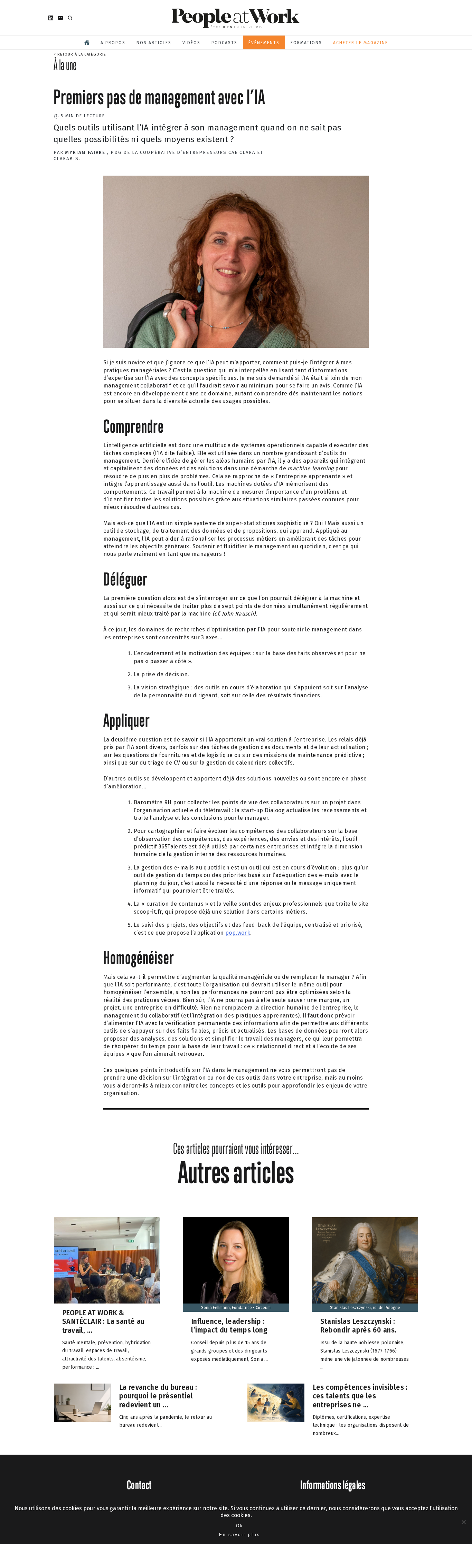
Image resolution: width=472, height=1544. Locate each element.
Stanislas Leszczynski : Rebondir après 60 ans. (358, 1326)
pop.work (237, 933)
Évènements (264, 42)
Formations (306, 42)
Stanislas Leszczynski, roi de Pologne (365, 1307)
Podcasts (224, 42)
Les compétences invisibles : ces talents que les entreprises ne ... (360, 1396)
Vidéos (191, 42)
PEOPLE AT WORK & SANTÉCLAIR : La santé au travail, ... (103, 1321)
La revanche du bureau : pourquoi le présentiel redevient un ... (158, 1396)
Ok (239, 1525)
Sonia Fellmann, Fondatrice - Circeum (236, 1307)
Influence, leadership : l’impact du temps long (229, 1326)
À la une (65, 65)
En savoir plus (239, 1534)
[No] (463, 1521)
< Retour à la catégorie (80, 54)
